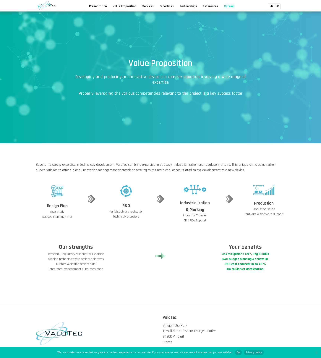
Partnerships (188, 6)
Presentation (98, 6)
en (271, 6)
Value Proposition (124, 6)
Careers (229, 6)
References (210, 6)
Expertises (167, 6)
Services (148, 6)
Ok (238, 352)
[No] (316, 352)
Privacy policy (254, 352)
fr (277, 6)
